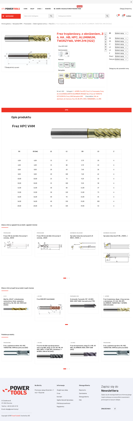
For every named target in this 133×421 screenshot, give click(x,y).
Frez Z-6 (51, 24)
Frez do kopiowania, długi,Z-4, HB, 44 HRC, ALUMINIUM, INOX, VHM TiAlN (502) (83, 347)
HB (78, 99)
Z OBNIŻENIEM (90, 99)
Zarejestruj (128, 9)
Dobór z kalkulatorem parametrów (68, 8)
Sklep (32, 8)
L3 (110, 50)
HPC (81, 99)
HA (76, 99)
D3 (110, 41)
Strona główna (6, 24)
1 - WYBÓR (76, 91)
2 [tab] (67, 278)
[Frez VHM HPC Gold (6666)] (50, 309)
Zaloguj (122, 9)
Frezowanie (27, 24)
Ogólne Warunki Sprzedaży (65, 400)
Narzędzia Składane (76, 233)
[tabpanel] (16, 244)
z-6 (97, 99)
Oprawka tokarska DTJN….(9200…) (115, 236)
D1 (110, 33)
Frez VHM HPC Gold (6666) (46, 299)
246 (95, 96)
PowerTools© (15, 416)
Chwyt (111, 56)
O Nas (39, 8)
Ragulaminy (60, 406)
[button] (123, 16)
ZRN (100, 99)
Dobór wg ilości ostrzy (40, 24)
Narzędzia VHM (17, 24)
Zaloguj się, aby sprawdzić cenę (119, 68)
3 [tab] (69, 278)
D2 (110, 38)
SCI (29, 416)
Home (25, 8)
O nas (58, 393)
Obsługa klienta (84, 397)
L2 (110, 47)
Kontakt (59, 397)
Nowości (48, 8)
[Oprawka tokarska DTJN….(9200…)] (116, 252)
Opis (66, 110)
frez (73, 99)
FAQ (80, 400)
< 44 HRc (39, 296)
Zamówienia (83, 393)
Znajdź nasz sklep (62, 390)
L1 (109, 44)
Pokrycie (112, 59)
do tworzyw (67, 99)
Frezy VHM (69, 96)
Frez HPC (83, 91)
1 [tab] (64, 278)
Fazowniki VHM (74, 296)
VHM (84, 99)
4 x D (5, 296)
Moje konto (82, 390)
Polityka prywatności (63, 403)
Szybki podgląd (16, 247)
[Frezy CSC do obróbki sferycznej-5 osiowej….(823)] (50, 246)
